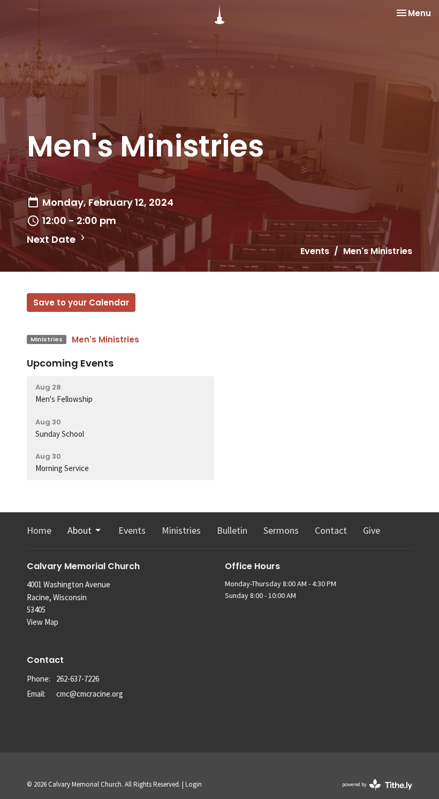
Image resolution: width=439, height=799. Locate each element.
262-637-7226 (77, 679)
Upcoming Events (70, 363)
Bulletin (232, 530)
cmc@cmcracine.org (89, 694)
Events (314, 251)
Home (39, 530)
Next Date (52, 239)
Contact (331, 530)
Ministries (181, 530)
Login (193, 784)
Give (371, 530)
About (79, 530)
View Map (42, 622)
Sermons (281, 530)
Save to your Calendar (81, 302)
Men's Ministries (105, 339)
